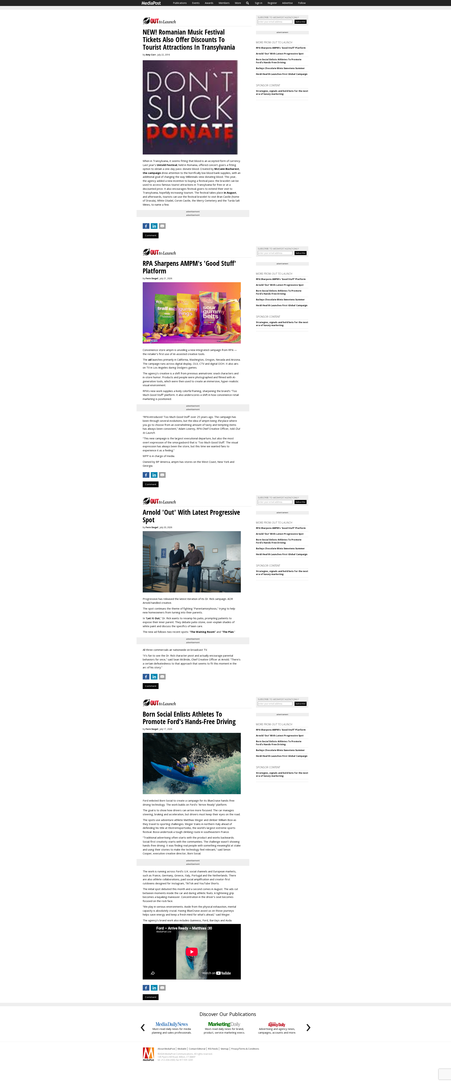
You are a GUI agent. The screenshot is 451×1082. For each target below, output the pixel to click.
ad (150, 359)
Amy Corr (151, 54)
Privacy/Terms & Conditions (245, 1048)
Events (196, 3)
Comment (150, 235)
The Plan (228, 631)
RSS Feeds (213, 1048)
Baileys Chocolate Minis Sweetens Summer (280, 68)
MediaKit (182, 1048)
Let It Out (153, 618)
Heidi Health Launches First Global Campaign (281, 74)
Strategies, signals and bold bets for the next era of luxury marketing (282, 92)
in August (230, 192)
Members (224, 3)
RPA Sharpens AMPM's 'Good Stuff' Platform (281, 47)
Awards (209, 3)
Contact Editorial (197, 1048)
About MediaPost (166, 1048)
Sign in (258, 3)
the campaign (152, 173)
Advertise (287, 3)
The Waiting (198, 631)
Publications (180, 3)
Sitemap (225, 1048)
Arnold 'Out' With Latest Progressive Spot (280, 53)
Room (211, 631)
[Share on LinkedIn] (154, 226)
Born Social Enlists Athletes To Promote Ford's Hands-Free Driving (278, 61)
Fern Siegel (152, 278)
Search (248, 3)
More (238, 3)
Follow (302, 3)
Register (272, 3)
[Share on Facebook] (146, 226)
